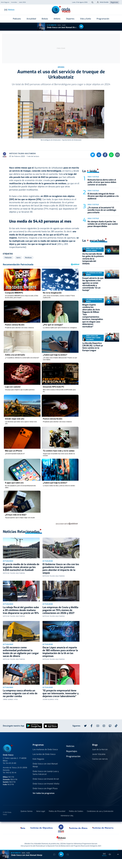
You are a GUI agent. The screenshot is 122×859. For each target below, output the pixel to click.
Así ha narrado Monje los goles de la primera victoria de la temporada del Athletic (93, 259)
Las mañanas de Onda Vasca (45, 749)
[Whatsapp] (111, 154)
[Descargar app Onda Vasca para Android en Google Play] (34, 725)
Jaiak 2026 (22, 2)
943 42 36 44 (11, 772)
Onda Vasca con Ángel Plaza (45, 788)
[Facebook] (105, 154)
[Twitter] (92, 154)
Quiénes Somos (27, 811)
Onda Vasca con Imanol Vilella (46, 783)
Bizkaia (45, 18)
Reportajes (71, 751)
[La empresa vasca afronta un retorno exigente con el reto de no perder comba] (21, 674)
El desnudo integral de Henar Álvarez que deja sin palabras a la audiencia (103, 196)
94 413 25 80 (11, 763)
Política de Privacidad (57, 811)
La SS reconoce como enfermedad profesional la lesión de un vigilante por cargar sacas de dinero (21, 652)
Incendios (14, 2)
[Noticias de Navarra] (103, 828)
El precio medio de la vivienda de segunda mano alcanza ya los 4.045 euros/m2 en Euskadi (21, 567)
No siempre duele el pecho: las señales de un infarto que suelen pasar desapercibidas (103, 224)
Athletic (57, 18)
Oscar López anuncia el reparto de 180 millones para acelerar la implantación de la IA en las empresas (60, 652)
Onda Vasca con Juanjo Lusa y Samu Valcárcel (46, 772)
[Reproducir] (81, 26)
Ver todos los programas (43, 793)
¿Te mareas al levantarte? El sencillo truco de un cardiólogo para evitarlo (102, 210)
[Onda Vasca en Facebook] (91, 725)
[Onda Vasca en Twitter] (85, 725)
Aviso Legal (40, 811)
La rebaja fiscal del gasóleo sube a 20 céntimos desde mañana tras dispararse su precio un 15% (21, 610)
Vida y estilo (93, 177)
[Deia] (23, 828)
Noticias (70, 746)
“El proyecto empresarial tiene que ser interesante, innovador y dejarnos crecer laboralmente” (61, 693)
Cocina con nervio (100, 759)
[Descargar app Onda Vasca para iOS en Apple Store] (51, 725)
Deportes (70, 18)
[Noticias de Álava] (78, 828)
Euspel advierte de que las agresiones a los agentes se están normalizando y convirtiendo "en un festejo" (93, 284)
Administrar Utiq (67, 816)
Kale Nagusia (38, 759)
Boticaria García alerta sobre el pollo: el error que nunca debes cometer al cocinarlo (102, 182)
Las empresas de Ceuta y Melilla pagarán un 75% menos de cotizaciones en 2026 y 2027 (60, 610)
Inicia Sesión (104, 2)
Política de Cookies (76, 811)
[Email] (117, 154)
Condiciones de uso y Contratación (100, 811)
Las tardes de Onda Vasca (44, 754)
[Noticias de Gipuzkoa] (41, 828)
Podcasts (17, 18)
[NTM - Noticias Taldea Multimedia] (61, 828)
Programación (103, 18)
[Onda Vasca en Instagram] (104, 725)
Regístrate (114, 2)
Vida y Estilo (85, 18)
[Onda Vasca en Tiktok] (116, 725)
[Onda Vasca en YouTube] (97, 725)
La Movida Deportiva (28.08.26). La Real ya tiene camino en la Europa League (92, 347)
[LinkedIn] (99, 154)
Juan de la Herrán (100, 749)
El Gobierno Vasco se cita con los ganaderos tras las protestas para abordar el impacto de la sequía (61, 568)
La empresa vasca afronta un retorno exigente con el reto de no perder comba (20, 693)
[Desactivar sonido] (110, 854)
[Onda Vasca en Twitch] (110, 725)
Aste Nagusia (5, 2)
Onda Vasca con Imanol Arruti (46, 779)
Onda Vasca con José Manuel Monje (62, 27)
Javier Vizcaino (98, 754)
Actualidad (31, 18)
